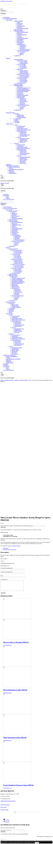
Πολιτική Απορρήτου (5, 804)
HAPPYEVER (23, 132)
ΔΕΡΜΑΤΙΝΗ (23, 99)
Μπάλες (21, 54)
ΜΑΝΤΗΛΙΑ (23, 100)
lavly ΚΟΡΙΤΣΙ (23, 66)
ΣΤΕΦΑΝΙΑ (11, 172)
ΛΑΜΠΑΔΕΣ (17, 118)
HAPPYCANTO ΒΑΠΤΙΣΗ (23, 74)
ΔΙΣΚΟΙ (16, 120)
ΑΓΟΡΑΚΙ (16, 380)
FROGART (19, 27)
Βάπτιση (8, 198)
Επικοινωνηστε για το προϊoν (9, 549)
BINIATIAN (20, 23)
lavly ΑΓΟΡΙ (23, 65)
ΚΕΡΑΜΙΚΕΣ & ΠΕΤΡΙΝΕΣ (23, 90)
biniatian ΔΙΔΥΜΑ (24, 73)
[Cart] (2, 177)
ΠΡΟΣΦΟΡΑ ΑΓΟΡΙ (24, 138)
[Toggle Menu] (1, 15)
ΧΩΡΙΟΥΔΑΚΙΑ (12, 173)
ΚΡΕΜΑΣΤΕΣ (20, 94)
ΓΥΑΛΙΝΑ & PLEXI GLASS (23, 87)
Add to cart (3, 527)
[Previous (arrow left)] (1, 840)
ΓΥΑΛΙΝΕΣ (19, 37)
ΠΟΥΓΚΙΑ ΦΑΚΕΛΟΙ (25, 49)
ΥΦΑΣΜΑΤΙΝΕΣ (21, 44)
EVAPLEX (19, 24)
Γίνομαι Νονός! (9, 123)
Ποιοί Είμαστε (6, 17)
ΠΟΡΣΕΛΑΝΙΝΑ (21, 96)
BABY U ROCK (24, 141)
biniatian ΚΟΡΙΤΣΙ (24, 71)
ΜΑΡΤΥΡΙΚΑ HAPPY (22, 128)
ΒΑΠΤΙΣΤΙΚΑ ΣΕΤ (21, 131)
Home (2, 380)
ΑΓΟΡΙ (16, 125)
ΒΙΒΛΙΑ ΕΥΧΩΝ (18, 29)
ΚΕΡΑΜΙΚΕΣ (20, 39)
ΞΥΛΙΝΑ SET (23, 152)
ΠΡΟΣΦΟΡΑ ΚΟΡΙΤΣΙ (25, 157)
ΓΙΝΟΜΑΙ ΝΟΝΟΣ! (8, 380)
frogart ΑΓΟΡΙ (23, 79)
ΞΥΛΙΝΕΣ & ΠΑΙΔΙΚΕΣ (22, 95)
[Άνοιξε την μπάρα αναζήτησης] (2, 9)
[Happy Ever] (4, 203)
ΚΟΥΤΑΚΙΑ (20, 40)
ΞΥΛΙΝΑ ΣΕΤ (23, 133)
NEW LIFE (22, 142)
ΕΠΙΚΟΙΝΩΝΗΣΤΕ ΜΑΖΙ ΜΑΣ (8, 801)
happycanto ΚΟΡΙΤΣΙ (24, 76)
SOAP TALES (23, 163)
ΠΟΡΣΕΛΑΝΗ (20, 42)
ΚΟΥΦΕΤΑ (5, 194)
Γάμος (7, 197)
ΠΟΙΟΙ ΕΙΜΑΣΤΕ (7, 207)
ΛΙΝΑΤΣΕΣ (22, 47)
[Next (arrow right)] (2, 840)
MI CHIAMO (23, 160)
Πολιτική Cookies (4, 809)
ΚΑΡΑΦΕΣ (16, 121)
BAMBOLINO (23, 139)
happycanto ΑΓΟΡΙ (24, 75)
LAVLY (19, 22)
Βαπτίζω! (8, 58)
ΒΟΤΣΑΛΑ (19, 33)
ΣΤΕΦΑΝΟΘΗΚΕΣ (21, 117)
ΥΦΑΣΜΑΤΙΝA (20, 97)
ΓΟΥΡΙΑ (19, 35)
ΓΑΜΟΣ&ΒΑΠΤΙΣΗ (22, 34)
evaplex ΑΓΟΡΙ (23, 61)
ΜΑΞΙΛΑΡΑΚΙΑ (24, 101)
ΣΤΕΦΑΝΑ (17, 113)
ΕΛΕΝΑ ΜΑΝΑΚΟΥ (25, 134)
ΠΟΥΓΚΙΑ (22, 102)
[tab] (27, 548)
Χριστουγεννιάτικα (21, 82)
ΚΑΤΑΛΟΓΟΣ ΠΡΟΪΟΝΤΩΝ (10, 18)
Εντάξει (36, 842)
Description (5, 548)
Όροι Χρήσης (4, 807)
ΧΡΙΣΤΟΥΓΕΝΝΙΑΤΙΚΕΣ (23, 50)
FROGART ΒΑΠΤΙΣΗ (22, 78)
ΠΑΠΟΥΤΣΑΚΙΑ (21, 126)
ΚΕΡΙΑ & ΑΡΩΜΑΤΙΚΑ (22, 32)
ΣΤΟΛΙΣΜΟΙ (6, 195)
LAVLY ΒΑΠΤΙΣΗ (21, 64)
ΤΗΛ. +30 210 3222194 (8, 199)
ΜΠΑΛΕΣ (11, 170)
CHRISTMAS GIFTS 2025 (12, 165)
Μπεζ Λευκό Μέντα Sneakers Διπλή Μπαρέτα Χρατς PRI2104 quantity (16, 525)
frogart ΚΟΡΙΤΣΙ (23, 80)
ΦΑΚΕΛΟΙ (22, 103)
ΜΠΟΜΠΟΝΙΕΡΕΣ (18, 31)
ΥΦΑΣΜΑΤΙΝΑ (23, 136)
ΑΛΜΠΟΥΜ (17, 55)
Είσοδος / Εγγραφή (5, 183)
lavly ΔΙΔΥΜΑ (23, 68)
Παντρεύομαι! (9, 19)
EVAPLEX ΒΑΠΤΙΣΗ (22, 60)
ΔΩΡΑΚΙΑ (8, 164)
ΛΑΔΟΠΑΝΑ (20, 127)
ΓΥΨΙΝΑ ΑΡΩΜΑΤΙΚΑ (22, 38)
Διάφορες (22, 53)
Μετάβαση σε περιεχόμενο (6, 1)
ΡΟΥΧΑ (19, 137)
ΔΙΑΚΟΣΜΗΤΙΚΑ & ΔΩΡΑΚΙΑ (16, 169)
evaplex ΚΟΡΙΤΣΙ (24, 63)
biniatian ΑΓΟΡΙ (23, 70)
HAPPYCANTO (21, 26)
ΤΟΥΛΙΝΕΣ (19, 43)
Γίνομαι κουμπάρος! (10, 112)
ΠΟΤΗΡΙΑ (16, 122)
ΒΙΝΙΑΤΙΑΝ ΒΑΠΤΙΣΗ (17, 259)
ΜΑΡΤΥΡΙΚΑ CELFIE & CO (24, 129)
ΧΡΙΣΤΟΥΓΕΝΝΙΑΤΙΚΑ (23, 28)
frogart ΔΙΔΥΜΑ (23, 81)
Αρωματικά (22, 52)
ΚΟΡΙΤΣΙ (16, 143)
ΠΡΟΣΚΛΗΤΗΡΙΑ (18, 21)
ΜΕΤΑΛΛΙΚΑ (20, 115)
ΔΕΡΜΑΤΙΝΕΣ (23, 45)
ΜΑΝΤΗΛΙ (22, 48)
